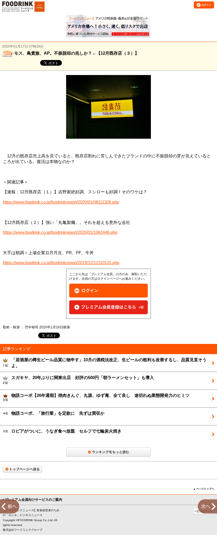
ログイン (108, 291)
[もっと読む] (108, 452)
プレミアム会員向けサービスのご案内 (33, 500)
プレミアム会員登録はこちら (108, 307)
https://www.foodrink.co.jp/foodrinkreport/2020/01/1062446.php (60, 232)
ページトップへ (204, 489)
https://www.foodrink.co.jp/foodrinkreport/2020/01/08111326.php (61, 202)
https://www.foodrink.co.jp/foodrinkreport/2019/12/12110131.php (61, 262)
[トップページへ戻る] (22, 469)
